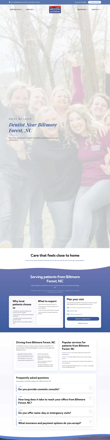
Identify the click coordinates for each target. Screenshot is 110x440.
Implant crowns (66, 357)
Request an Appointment (83, 319)
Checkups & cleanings (67, 361)
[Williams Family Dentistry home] (55, 9)
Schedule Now (94, 2)
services (81, 365)
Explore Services (83, 323)
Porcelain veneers (66, 352)
